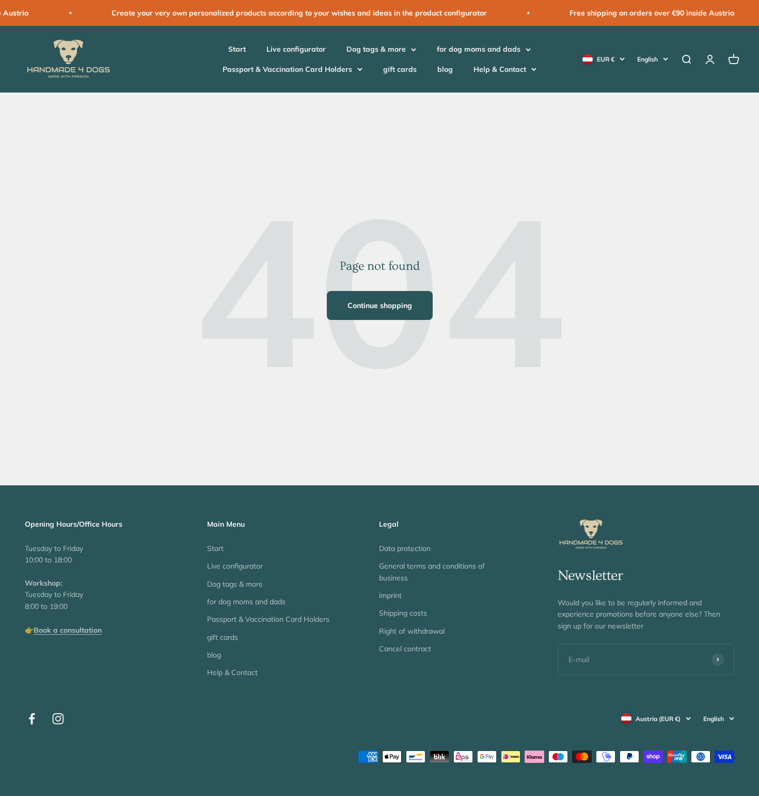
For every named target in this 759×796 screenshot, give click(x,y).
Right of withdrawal (412, 631)
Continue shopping (379, 305)
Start (237, 49)
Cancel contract (405, 648)
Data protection (405, 548)
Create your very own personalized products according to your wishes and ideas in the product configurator (282, 13)
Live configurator (296, 49)
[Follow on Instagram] (58, 719)
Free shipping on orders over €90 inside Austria (635, 13)
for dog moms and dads (478, 49)
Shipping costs (403, 613)
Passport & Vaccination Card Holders (287, 69)
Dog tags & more (376, 49)
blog (445, 69)
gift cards (400, 69)
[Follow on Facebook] (32, 719)
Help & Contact (499, 69)
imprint (390, 595)
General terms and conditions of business (432, 571)
